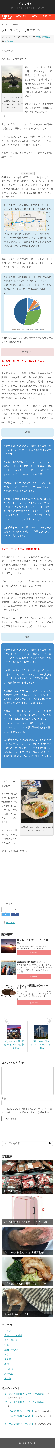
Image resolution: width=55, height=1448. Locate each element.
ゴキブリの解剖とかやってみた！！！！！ (32, 987)
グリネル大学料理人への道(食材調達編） (24, 1252)
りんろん (8, 40)
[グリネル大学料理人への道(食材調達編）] (27, 1241)
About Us (21, 15)
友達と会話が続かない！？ (31, 961)
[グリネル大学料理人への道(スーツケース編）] (27, 1210)
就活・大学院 (11, 1349)
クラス (7, 1330)
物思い (7, 1364)
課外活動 (46, 36)
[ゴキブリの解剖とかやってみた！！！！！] (8, 991)
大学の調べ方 (11, 1340)
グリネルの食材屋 (13, 1191)
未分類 (7, 1359)
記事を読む (34, 953)
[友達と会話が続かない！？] (8, 967)
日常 (38, 36)
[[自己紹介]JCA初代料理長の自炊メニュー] (27, 1271)
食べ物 (7, 1378)
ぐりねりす (25, 3)
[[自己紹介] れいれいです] (27, 1302)
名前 (3, 1098)
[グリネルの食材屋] (27, 1177)
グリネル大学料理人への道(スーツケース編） (27, 1221)
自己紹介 (8, 1368)
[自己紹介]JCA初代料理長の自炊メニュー (25, 1283)
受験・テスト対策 (13, 1335)
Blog (34, 15)
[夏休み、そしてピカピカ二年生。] (8, 946)
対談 (6, 1345)
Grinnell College (7, 16)
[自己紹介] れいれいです (16, 1314)
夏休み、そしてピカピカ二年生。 (32, 941)
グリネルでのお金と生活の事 (19, 1410)
